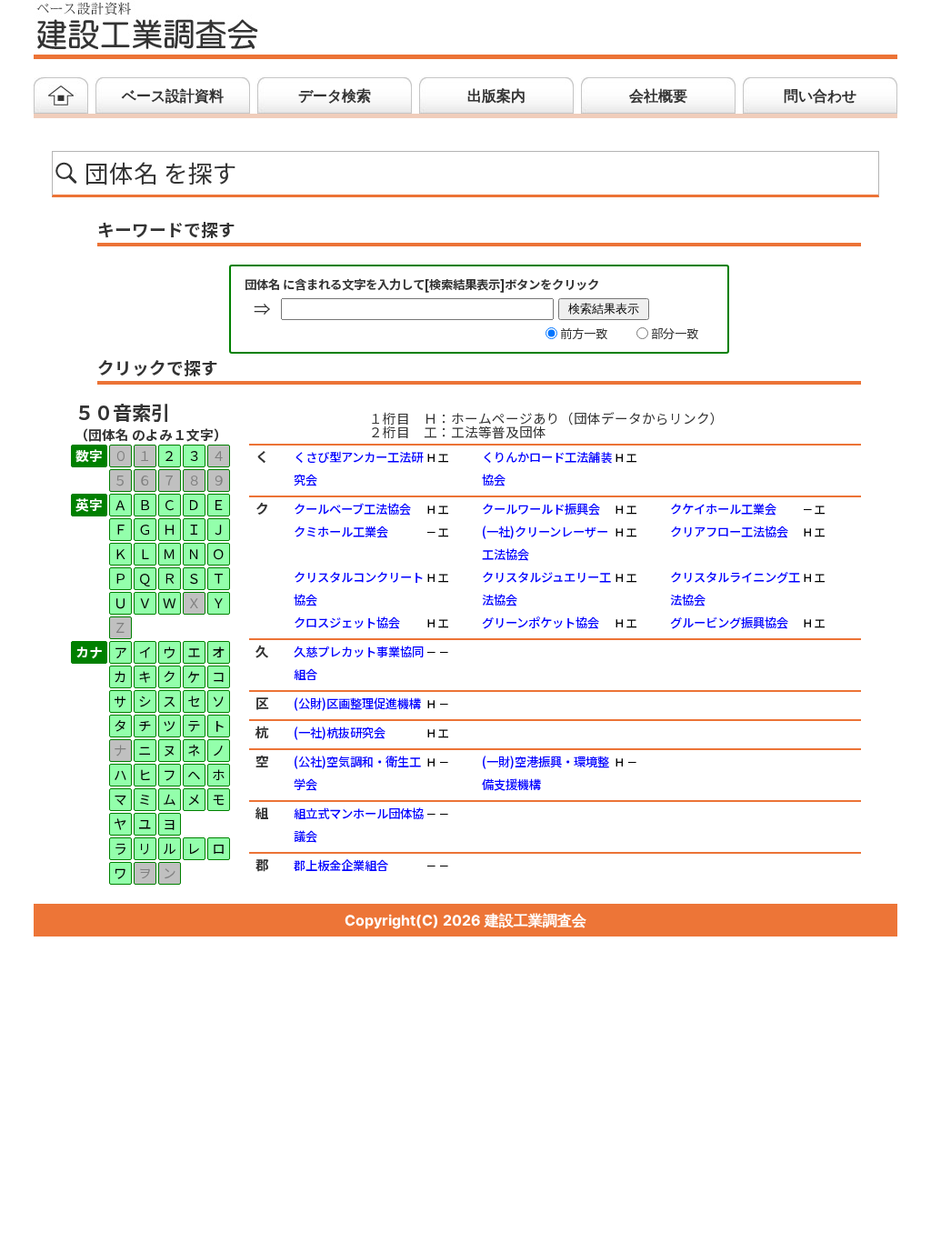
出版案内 (496, 95)
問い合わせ (820, 95)
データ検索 (334, 95)
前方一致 (583, 333)
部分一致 (674, 333)
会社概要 (658, 95)
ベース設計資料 (173, 95)
